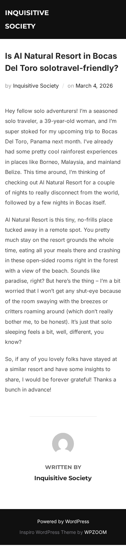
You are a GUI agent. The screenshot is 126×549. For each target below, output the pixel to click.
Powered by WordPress (63, 521)
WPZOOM (95, 532)
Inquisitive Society (27, 19)
